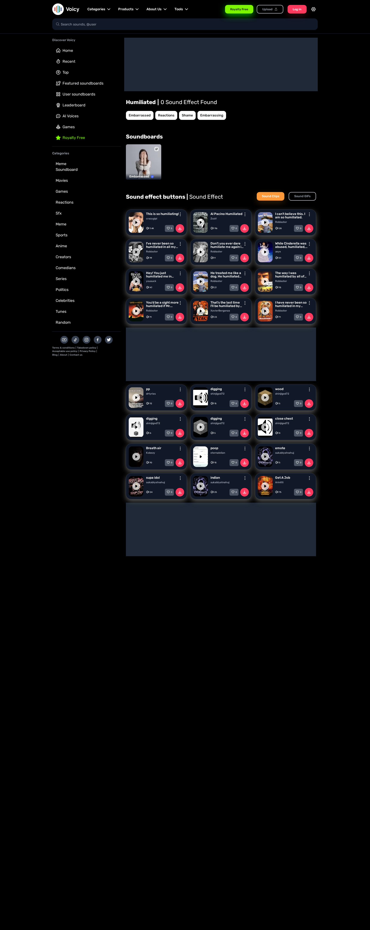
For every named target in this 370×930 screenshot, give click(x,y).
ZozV (213, 218)
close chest (284, 418)
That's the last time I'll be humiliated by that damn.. (225, 304)
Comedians (66, 267)
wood (279, 389)
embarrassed (140, 115)
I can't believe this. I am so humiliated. (290, 215)
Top (66, 72)
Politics (62, 289)
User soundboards (79, 94)
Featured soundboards (83, 83)
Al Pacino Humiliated (226, 214)
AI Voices (71, 116)
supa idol (153, 477)
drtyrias (151, 393)
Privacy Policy (87, 351)
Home (68, 50)
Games (69, 127)
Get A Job (282, 477)
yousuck (151, 281)
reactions (166, 115)
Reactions (64, 202)
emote (280, 448)
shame (187, 115)
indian (215, 477)
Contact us (76, 354)
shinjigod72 (217, 393)
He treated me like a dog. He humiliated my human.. (225, 274)
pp (148, 389)
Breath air (153, 448)
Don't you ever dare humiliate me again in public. (226, 245)
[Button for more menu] (180, 214)
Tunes (61, 311)
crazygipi (151, 218)
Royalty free (74, 137)
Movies (62, 180)
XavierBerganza (220, 310)
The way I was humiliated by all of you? (289, 274)
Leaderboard (74, 105)
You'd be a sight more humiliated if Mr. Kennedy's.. (162, 304)
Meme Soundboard (67, 166)
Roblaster (281, 222)
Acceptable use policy (64, 351)
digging (216, 389)
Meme (61, 224)
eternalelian (217, 452)
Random (63, 322)
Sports (61, 235)
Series (61, 278)
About (63, 354)
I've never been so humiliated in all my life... (161, 245)
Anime (61, 246)
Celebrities (65, 300)
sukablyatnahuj (284, 452)
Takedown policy (86, 347)
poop (214, 448)
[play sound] (136, 222)
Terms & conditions (63, 347)
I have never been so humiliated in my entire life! (291, 304)
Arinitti (279, 482)
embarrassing (211, 115)
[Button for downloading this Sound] (180, 228)
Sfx (59, 213)
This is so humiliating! (162, 214)
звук (278, 251)
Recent (69, 61)
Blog (55, 354)
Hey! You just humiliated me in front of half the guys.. (159, 274)
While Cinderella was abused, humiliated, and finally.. (290, 245)
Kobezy (150, 452)
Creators (63, 257)
